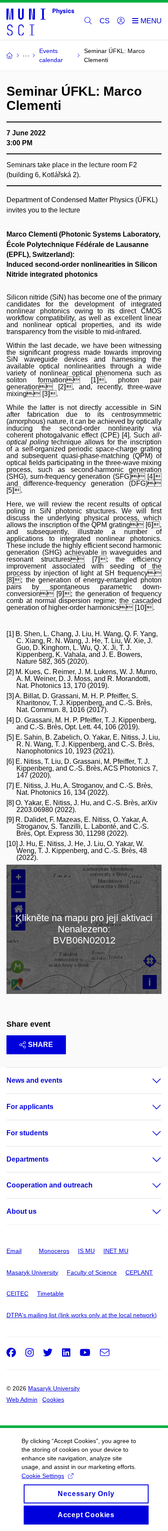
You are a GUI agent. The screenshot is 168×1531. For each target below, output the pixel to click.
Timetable (50, 1293)
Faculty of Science (92, 1272)
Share (40, 1044)
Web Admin (21, 1399)
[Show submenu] (148, 1081)
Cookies (53, 1399)
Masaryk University (32, 1272)
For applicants (29, 1106)
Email (14, 1250)
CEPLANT (139, 1272)
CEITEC (17, 1293)
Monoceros (54, 1250)
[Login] (120, 21)
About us (21, 1211)
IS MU (86, 1250)
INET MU (115, 1250)
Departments (27, 1159)
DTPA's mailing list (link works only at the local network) (81, 1315)
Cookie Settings (43, 1475)
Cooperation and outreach (49, 1185)
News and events (34, 1080)
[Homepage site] (40, 21)
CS (104, 21)
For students (27, 1133)
